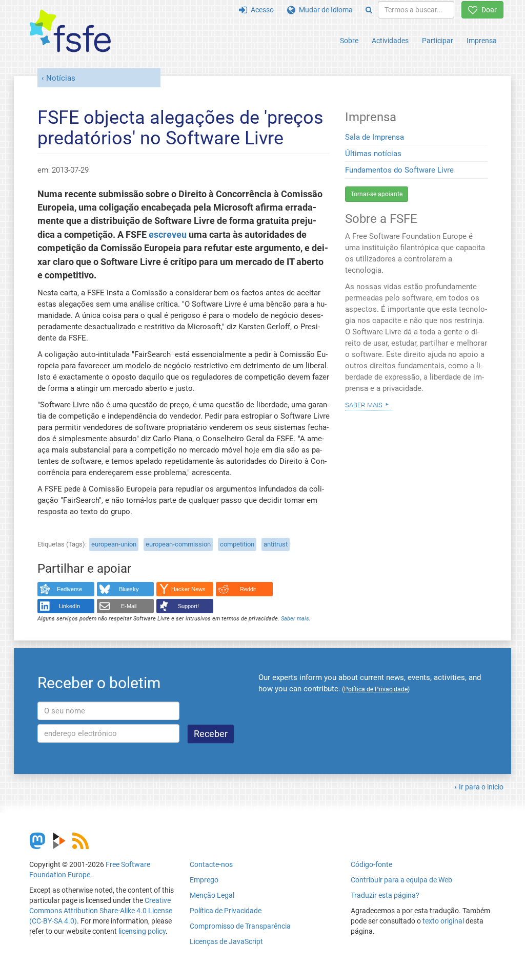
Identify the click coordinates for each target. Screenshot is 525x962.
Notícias (60, 78)
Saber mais (295, 618)
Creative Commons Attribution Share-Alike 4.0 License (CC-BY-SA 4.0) (100, 910)
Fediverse (69, 589)
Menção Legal (212, 895)
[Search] (368, 10)
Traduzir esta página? (385, 895)
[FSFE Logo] (70, 31)
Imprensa (482, 40)
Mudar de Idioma (324, 10)
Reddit (248, 589)
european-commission (178, 544)
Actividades (390, 40)
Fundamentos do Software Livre (399, 170)
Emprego (204, 880)
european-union (113, 544)
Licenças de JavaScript (226, 941)
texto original (443, 921)
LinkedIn (69, 606)
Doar (487, 10)
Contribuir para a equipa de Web (401, 880)
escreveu (168, 234)
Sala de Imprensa (374, 137)
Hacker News (188, 589)
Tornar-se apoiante (376, 194)
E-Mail (128, 606)
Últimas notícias (373, 153)
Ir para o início (481, 787)
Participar (437, 40)
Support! (188, 606)
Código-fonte (371, 864)
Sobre (349, 40)
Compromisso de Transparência (240, 926)
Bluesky (129, 589)
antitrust (276, 544)
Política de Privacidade (225, 911)
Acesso (260, 10)
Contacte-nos (211, 864)
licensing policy (142, 931)
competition (237, 544)
